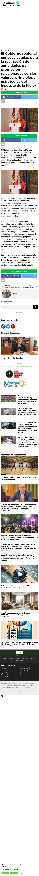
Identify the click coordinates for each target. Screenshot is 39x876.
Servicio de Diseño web (23, 658)
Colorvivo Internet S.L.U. (18, 683)
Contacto (33, 658)
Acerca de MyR (20, 660)
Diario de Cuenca (25, 668)
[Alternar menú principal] (35, 4)
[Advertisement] (19, 28)
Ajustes (22, 873)
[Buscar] (35, 307)
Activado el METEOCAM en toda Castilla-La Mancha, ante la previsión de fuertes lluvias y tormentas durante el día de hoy (27, 427)
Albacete (3, 668)
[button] (19, 691)
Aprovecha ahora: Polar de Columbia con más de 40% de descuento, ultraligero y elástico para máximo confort (19, 644)
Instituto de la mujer (7, 301)
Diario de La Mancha (26, 671)
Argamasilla (4, 673)
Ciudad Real (4, 677)
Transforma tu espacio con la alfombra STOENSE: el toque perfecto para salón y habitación (16, 615)
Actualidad (5, 50)
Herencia (22, 673)
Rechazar (14, 873)
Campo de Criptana (6, 675)
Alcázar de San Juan (6, 671)
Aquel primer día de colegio (12, 358)
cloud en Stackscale (25, 687)
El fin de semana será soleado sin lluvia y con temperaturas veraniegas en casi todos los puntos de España (27, 399)
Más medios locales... (26, 675)
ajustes (16, 870)
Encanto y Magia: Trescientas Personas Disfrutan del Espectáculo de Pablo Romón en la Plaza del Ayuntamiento (19, 537)
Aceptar (5, 873)
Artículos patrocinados (8, 658)
